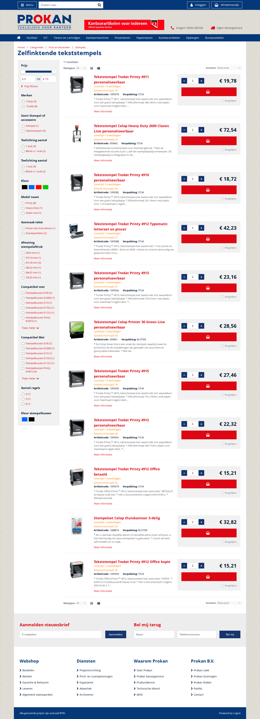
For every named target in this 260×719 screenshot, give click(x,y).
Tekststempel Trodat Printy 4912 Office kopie (132, 561)
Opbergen (192, 38)
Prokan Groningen (205, 676)
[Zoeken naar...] (99, 5)
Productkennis (146, 682)
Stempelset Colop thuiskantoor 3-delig (127, 518)
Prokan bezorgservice (150, 676)
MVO (140, 694)
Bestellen (28, 670)
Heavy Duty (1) (34, 208)
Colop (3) (31, 101)
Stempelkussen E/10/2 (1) (40, 307)
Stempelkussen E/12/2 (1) (40, 312)
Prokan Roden (202, 682)
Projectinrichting (90, 670)
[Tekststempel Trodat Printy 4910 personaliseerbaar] (76, 183)
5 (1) (28, 399)
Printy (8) (31, 203)
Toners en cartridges (67, 38)
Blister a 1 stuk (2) (35, 151)
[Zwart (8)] (24, 187)
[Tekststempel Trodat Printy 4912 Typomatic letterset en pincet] (76, 232)
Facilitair (32, 38)
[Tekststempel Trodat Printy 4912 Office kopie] (76, 569)
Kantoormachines (97, 38)
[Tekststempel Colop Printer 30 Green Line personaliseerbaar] (76, 330)
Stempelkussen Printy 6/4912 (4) (38, 369)
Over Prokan (144, 670)
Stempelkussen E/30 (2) (39, 293)
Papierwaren (144, 38)
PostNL (198, 688)
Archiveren (86, 694)
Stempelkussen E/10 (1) (39, 302)
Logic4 (236, 713)
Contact (198, 694)
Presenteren (122, 38)
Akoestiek (86, 688)
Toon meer (29, 328)
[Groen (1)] (45, 187)
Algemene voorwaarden (37, 694)
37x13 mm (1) (33, 257)
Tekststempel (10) (36, 130)
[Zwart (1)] (31, 419)
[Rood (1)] (38, 187)
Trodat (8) (31, 106)
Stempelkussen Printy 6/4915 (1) (38, 319)
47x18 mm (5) (33, 262)
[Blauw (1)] (31, 187)
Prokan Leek (201, 670)
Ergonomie (86, 682)
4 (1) (28, 394)
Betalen (27, 676)
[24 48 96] (82, 68)
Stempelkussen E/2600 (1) (40, 297)
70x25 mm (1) (33, 277)
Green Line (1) (33, 213)
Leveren (27, 688)
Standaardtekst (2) (36, 233)
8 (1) (28, 403)
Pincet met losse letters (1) (40, 228)
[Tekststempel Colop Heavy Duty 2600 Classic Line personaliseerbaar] (76, 133)
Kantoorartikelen (169, 38)
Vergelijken (231, 100)
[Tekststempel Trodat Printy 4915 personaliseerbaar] (76, 379)
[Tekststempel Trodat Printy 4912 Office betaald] (76, 477)
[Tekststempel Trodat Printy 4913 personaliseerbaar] (76, 281)
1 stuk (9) (31, 146)
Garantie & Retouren (35, 682)
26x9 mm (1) (33, 252)
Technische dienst (148, 688)
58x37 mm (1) (33, 272)
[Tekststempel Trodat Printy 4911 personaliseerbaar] (76, 84)
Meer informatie (103, 111)
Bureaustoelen (214, 38)
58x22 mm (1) (33, 267)
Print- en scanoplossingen (96, 676)
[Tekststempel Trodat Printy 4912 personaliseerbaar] (76, 428)
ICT (46, 38)
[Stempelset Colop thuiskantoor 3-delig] (76, 526)
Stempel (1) (32, 125)
